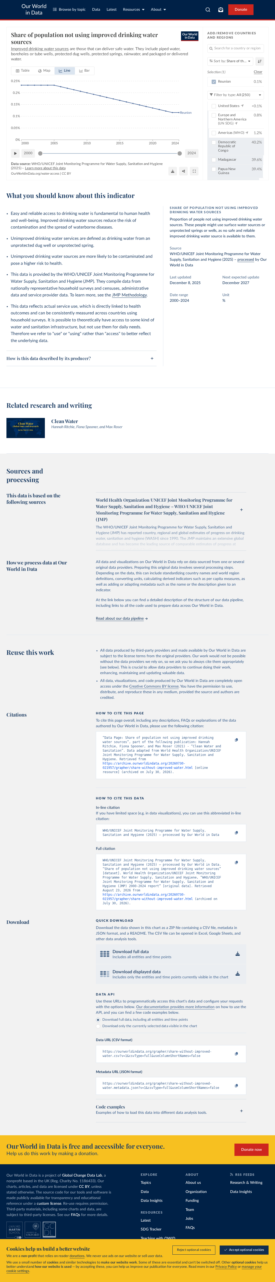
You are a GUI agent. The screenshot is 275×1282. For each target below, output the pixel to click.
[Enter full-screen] (194, 171)
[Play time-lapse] (15, 153)
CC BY (66, 173)
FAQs (75, 1215)
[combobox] (208, 10)
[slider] (40, 153)
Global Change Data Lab (82, 1175)
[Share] (183, 171)
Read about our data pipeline (120, 618)
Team (190, 1210)
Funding (192, 1201)
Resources (131, 10)
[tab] (23, 71)
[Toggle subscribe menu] (220, 9)
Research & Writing (246, 1183)
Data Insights (151, 1201)
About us (193, 1183)
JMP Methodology (129, 295)
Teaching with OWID (158, 1238)
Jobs (189, 1219)
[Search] (208, 10)
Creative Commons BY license (154, 686)
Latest (112, 10)
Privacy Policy (226, 1267)
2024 (191, 153)
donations (77, 1256)
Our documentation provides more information (175, 1007)
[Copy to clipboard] (231, 740)
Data (96, 10)
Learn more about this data (45, 168)
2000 (28, 153)
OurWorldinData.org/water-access (35, 173)
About (156, 10)
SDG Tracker (151, 1229)
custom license (49, 1204)
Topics (146, 1183)
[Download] (172, 171)
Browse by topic (72, 10)
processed (245, 260)
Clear (258, 72)
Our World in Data (33, 10)
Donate (241, 10)
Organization (196, 1192)
